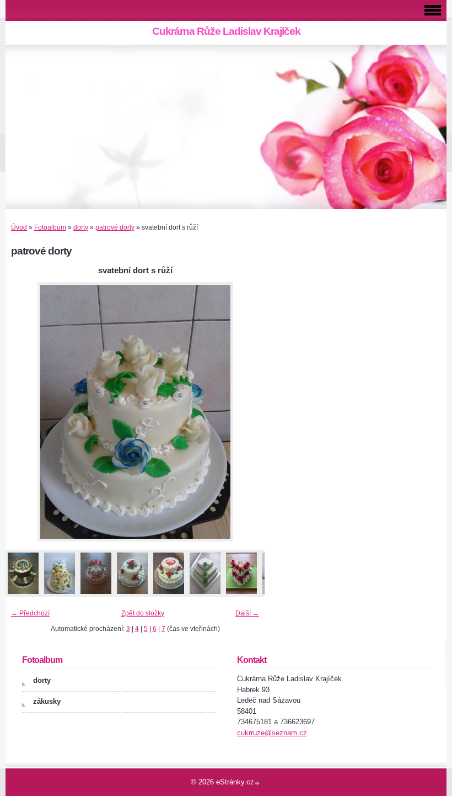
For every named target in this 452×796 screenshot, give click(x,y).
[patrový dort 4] (95, 594)
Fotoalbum (50, 227)
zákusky (47, 701)
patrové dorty (114, 227)
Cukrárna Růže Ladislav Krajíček (226, 31)
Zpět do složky (142, 613)
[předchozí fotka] (23, 412)
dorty (80, 227)
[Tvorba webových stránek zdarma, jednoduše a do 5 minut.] (258, 783)
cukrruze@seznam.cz (272, 733)
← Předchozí (30, 613)
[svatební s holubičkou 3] (59, 594)
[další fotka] (246, 412)
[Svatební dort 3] (168, 594)
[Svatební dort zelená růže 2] (204, 594)
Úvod (19, 227)
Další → (247, 613)
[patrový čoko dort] (23, 594)
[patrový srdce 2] (241, 594)
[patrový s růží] (132, 594)
